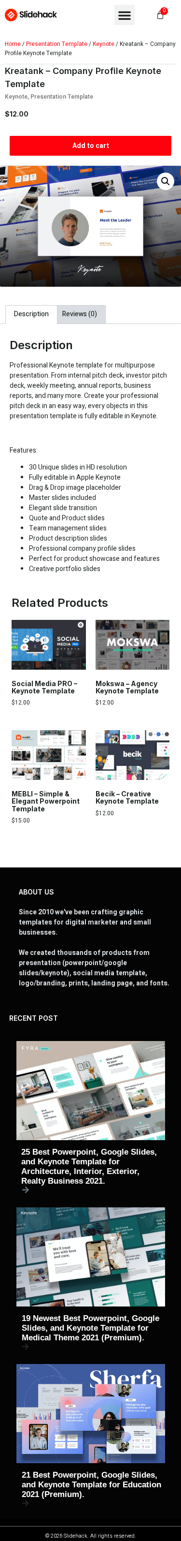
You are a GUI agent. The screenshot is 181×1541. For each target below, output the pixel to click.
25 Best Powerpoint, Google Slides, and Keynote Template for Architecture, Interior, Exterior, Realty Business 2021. (89, 1166)
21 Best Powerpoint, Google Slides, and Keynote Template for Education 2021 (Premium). (91, 1484)
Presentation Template (56, 44)
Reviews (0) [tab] (79, 314)
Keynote (103, 44)
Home (13, 44)
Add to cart (90, 146)
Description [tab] (31, 314)
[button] (124, 15)
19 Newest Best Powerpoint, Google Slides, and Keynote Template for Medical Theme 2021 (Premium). (90, 1328)
